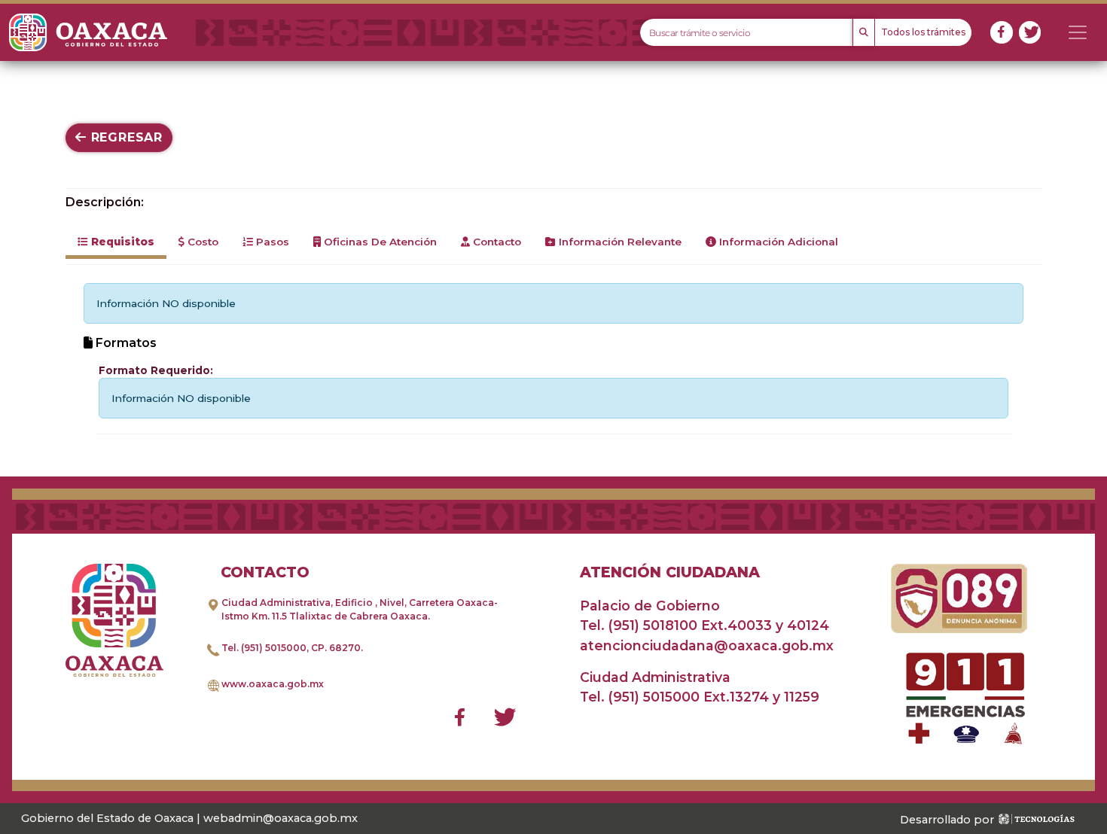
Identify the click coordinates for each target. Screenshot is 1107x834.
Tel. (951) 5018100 (638, 625)
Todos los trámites (923, 32)
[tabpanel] (553, 358)
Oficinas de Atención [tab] (379, 242)
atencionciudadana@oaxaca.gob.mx (707, 645)
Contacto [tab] (495, 242)
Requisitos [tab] (121, 242)
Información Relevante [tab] (619, 242)
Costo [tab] (201, 242)
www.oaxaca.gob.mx (272, 683)
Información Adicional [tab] (777, 242)
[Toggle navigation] (1077, 32)
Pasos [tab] (271, 242)
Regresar (125, 137)
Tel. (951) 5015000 (263, 647)
